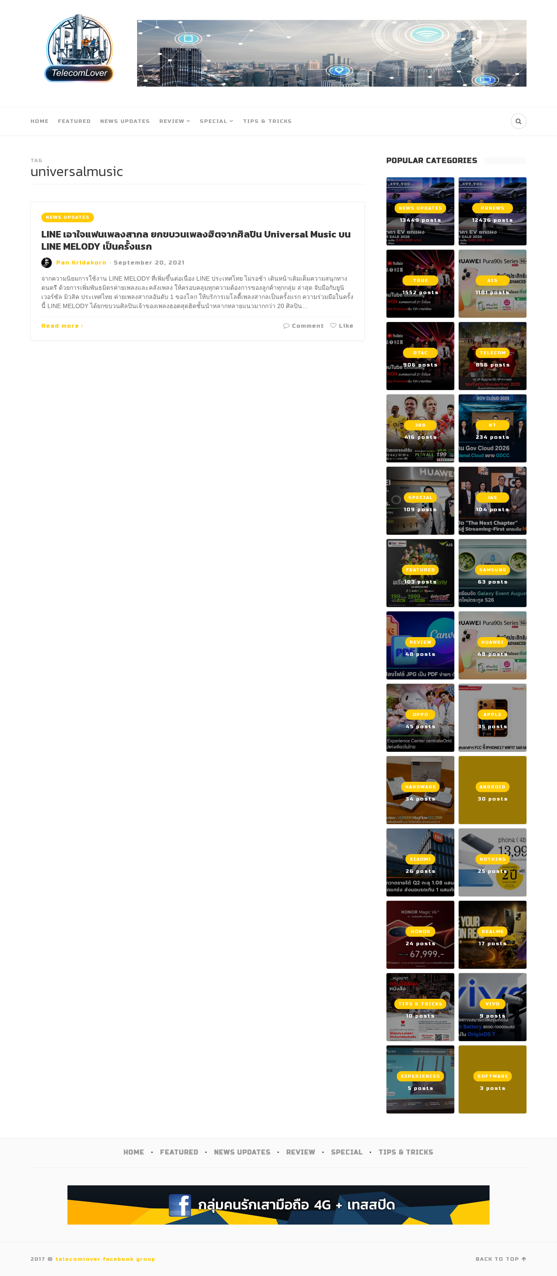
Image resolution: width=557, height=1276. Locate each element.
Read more (60, 325)
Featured (74, 121)
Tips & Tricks (267, 121)
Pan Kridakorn (81, 262)
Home (39, 121)
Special (214, 121)
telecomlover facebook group (105, 1259)
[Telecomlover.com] (79, 53)
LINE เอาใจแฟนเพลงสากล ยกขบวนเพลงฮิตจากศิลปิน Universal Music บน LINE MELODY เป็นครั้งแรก (196, 240)
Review (172, 121)
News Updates (125, 121)
